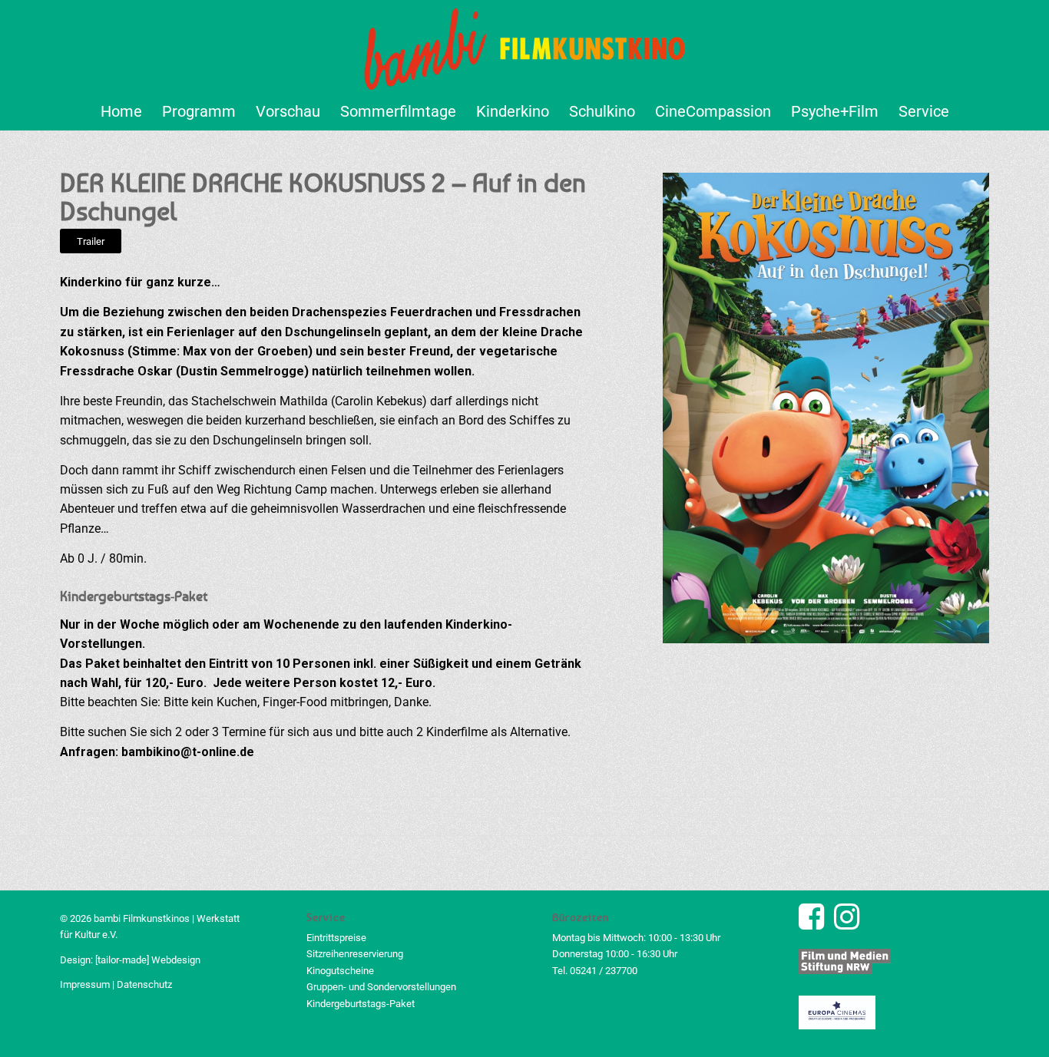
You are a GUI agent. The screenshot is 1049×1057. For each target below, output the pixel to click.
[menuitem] (121, 111)
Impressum (85, 984)
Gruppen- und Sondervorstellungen (381, 987)
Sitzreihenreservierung (354, 954)
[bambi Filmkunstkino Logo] (525, 46)
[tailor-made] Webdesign (147, 960)
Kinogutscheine (340, 970)
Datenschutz (144, 984)
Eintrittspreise (336, 937)
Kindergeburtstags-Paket (360, 1003)
